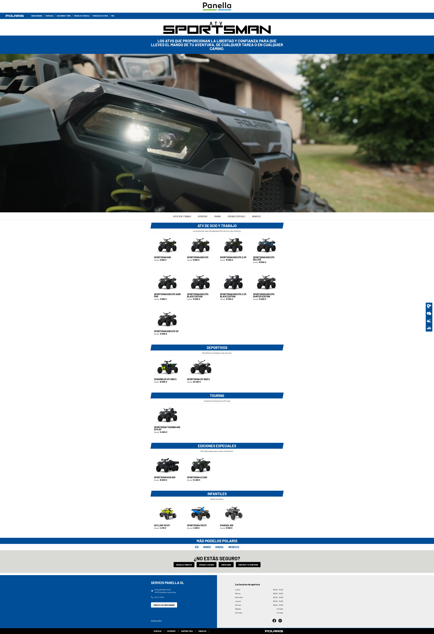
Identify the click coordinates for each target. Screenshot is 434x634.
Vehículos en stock (100, 15)
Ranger (207, 547)
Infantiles (233, 547)
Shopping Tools (187, 631)
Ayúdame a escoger (206, 564)
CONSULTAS (202, 631)
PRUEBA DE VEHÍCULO (81, 15)
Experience (171, 631)
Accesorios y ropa (64, 15)
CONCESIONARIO (36, 15)
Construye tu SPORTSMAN (248, 564)
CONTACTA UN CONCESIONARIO (164, 605)
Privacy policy (156, 621)
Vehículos (49, 15)
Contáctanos (226, 564)
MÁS (112, 15)
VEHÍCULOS (158, 631)
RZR (197, 547)
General (219, 547)
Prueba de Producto (184, 564)
